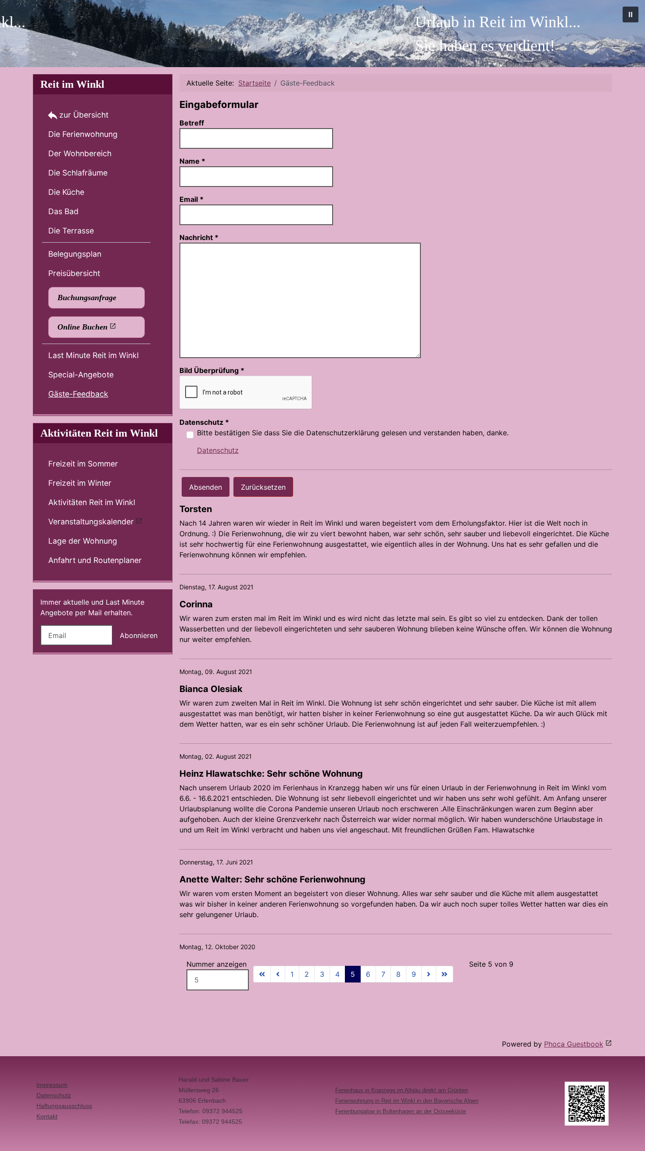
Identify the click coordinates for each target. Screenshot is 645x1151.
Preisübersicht (74, 273)
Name (192, 161)
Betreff (191, 122)
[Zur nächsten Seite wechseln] (428, 974)
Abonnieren (139, 635)
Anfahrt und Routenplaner (95, 560)
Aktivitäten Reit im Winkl (91, 502)
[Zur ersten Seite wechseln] (262, 974)
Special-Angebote (81, 374)
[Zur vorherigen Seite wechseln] (277, 974)
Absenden (205, 487)
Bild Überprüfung (211, 370)
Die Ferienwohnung (83, 134)
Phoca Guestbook (573, 1044)
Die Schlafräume (78, 172)
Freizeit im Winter (79, 483)
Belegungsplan (74, 253)
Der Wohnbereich (79, 153)
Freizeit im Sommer (83, 463)
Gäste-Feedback (78, 393)
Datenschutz (204, 422)
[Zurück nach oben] (629, 1135)
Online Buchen (82, 327)
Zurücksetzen (263, 487)
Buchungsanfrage (86, 297)
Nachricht (199, 237)
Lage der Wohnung (82, 540)
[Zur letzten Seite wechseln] (444, 974)
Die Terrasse (71, 230)
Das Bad (63, 211)
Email (191, 199)
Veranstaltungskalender (91, 521)
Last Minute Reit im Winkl (93, 355)
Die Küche (66, 192)
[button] (630, 14)
